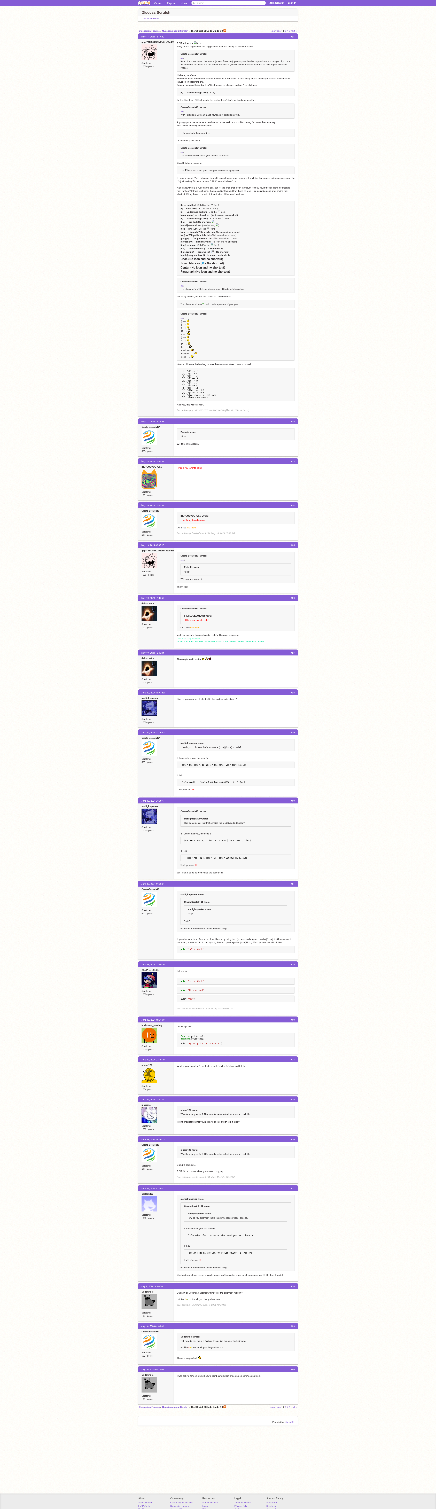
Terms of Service (242, 1502)
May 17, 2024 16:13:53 (152, 421)
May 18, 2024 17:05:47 (152, 461)
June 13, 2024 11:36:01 (153, 883)
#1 (182, 58)
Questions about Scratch (175, 30)
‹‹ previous (275, 30)
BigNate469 (147, 1193)
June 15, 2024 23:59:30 (153, 964)
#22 (182, 560)
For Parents (144, 1505)
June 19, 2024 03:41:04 (153, 1099)
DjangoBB (289, 1422)
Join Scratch (276, 3)
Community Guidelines (181, 1502)
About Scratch (145, 1502)
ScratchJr (271, 1505)
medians (146, 1104)
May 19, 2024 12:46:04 (152, 652)
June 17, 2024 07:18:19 (153, 1059)
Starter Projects (210, 1502)
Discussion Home (150, 18)
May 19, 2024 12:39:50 (152, 597)
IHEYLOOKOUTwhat (152, 466)
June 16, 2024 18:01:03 (153, 1019)
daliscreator (148, 603)
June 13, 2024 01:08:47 (153, 800)
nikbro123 (147, 1065)
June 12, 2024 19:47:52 (153, 692)
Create (158, 3)
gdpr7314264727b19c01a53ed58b (159, 42)
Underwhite (147, 1291)
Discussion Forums (149, 30)
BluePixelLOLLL (150, 970)
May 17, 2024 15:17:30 (152, 36)
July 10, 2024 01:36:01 (152, 1326)
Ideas (184, 3)
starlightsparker (150, 698)
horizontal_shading (152, 1025)
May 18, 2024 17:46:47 (152, 505)
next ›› (294, 30)
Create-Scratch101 (151, 426)
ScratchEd (271, 1502)
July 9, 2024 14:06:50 (152, 1286)
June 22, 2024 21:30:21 (153, 1188)
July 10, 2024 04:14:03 (152, 1369)
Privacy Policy (241, 1505)
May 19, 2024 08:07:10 (152, 545)
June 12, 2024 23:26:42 (153, 732)
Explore (171, 3)
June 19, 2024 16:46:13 (153, 1139)
